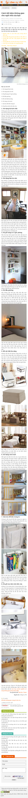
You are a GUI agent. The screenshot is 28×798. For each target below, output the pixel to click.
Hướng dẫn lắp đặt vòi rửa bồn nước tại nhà (14, 747)
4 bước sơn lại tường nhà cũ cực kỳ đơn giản (14, 724)
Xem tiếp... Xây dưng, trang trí (9, 45)
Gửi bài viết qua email (9, 22)
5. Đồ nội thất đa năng (7, 98)
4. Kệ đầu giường (5, 96)
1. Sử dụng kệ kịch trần (7, 89)
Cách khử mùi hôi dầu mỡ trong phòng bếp (13, 43)
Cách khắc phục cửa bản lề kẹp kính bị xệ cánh (14, 717)
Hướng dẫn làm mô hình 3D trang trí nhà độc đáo (14, 41)
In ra (18, 22)
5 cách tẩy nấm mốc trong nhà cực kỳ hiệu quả (14, 721)
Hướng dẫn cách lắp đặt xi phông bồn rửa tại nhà (14, 750)
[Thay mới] (22, 776)
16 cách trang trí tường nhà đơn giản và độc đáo (14, 736)
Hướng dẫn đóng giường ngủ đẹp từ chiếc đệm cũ (14, 36)
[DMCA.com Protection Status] (5, 792)
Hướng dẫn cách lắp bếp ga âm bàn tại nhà (14, 740)
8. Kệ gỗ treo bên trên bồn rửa (9, 106)
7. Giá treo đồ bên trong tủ (8, 103)
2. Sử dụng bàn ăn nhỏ (7, 91)
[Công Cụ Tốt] (14, 3)
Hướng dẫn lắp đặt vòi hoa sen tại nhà (14, 743)
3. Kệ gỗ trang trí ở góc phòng (9, 94)
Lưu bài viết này (7, 24)
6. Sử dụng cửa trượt (6, 101)
